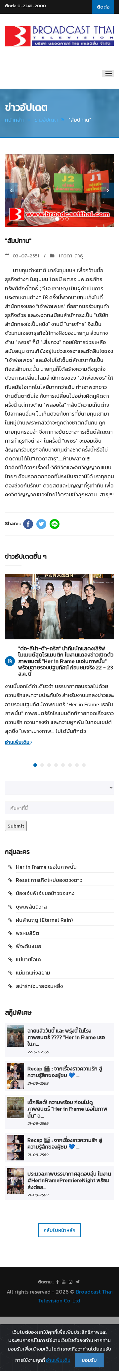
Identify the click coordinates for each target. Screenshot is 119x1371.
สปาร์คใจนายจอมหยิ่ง (39, 986)
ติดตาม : (46, 1282)
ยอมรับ (89, 1360)
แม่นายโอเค (28, 959)
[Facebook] (28, 524)
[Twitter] (41, 524)
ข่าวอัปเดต (46, 120)
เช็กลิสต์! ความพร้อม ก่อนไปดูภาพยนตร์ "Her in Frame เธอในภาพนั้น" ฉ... (67, 1109)
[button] (11, 190)
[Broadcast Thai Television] (59, 36)
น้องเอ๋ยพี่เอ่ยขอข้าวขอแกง (45, 893)
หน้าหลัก (14, 120)
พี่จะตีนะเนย (28, 946)
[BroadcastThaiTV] (57, 1282)
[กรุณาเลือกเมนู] (108, 73)
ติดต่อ (103, 7)
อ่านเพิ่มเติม (17, 742)
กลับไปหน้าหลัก (59, 1230)
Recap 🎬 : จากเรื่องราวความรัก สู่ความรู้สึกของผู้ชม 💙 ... (64, 1072)
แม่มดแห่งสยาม (33, 973)
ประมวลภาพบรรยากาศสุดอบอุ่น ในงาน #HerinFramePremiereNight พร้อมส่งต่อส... (69, 1180)
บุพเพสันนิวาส (31, 907)
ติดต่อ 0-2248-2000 (25, 6)
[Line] (55, 524)
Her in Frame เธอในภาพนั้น (46, 867)
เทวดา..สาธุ (70, 255)
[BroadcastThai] (63, 1282)
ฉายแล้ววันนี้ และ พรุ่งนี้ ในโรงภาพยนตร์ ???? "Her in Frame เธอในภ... (66, 1037)
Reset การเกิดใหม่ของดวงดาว (49, 880)
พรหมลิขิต (27, 933)
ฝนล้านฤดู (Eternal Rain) (44, 920)
